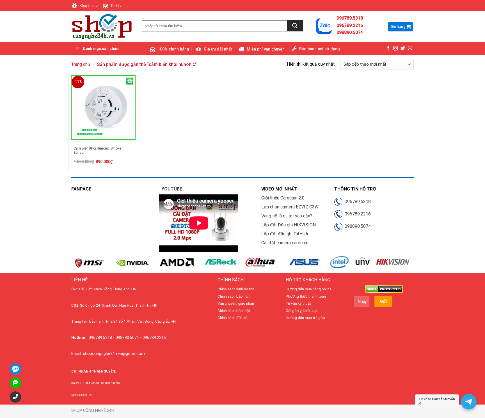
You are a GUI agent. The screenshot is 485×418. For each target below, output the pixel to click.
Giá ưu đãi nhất (218, 49)
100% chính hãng (173, 49)
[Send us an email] (410, 48)
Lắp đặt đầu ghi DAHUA (284, 233)
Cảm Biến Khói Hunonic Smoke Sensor (97, 150)
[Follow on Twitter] (403, 48)
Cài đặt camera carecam (284, 242)
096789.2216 (356, 214)
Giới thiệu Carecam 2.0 (283, 198)
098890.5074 (356, 226)
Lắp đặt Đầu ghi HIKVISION (288, 225)
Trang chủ (80, 64)
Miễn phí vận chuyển (266, 49)
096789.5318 (356, 201)
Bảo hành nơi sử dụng (319, 49)
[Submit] (295, 25)
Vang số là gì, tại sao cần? (286, 216)
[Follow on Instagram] (395, 48)
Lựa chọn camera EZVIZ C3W (290, 207)
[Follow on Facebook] (388, 48)
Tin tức (116, 5)
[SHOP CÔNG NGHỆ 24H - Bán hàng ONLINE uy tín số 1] (102, 27)
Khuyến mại (89, 5)
